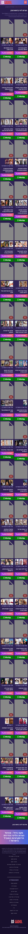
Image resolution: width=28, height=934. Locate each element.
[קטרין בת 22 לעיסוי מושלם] (7, 629)
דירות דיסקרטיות (14, 888)
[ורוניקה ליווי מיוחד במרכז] (7, 470)
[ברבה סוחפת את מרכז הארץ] (7, 28)
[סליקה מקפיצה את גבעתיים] (21, 430)
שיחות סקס (14, 859)
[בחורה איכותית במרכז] (21, 668)
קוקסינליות (14, 905)
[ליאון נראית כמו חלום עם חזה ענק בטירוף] (21, 708)
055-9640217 (8, 134)
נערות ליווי (25, 6)
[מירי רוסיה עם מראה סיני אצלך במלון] (21, 748)
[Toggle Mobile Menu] (25, 2)
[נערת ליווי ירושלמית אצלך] (7, 708)
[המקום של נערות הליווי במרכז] (21, 470)
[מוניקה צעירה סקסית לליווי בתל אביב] (21, 68)
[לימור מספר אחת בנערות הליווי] (7, 788)
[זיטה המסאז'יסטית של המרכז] (21, 629)
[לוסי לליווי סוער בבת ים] (21, 549)
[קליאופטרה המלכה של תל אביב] (7, 748)
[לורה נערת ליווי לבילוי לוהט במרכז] (21, 351)
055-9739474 (22, 53)
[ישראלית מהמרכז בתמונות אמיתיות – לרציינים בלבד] (7, 149)
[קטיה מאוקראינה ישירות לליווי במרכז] (7, 190)
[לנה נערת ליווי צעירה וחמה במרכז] (21, 589)
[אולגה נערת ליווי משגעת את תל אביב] (7, 109)
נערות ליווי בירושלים (14, 872)
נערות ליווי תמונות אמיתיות (14, 864)
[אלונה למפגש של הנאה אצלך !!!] (21, 231)
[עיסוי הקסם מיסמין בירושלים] (7, 549)
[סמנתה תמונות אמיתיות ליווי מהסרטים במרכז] (21, 190)
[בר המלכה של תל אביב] (21, 510)
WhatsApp (22, 57)
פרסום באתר (14, 883)
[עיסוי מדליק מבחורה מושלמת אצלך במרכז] (7, 68)
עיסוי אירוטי (14, 891)
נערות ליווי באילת (14, 870)
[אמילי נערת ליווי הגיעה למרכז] (21, 271)
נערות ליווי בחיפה (14, 902)
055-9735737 (22, 173)
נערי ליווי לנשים (14, 910)
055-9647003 (8, 53)
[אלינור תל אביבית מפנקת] (7, 311)
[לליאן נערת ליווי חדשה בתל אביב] (21, 28)
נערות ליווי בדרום (14, 867)
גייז (14, 907)
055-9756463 (8, 175)
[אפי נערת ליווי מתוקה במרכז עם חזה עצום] (21, 311)
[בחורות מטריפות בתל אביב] (7, 271)
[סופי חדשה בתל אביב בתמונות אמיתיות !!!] (21, 109)
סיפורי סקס (14, 861)
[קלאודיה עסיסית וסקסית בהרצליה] (7, 510)
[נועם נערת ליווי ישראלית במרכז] (7, 231)
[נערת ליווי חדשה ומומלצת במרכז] (7, 351)
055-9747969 (22, 335)
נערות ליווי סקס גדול (14, 856)
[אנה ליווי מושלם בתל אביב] (7, 390)
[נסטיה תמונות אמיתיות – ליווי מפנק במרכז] (21, 788)
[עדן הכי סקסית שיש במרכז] (7, 589)
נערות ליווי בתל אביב (14, 897)
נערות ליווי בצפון (14, 899)
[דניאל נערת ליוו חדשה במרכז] (7, 668)
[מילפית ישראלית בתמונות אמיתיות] (21, 149)
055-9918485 (8, 296)
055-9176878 (22, 216)
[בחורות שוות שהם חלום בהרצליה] (21, 390)
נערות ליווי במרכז (18, 6)
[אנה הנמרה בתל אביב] (7, 430)
